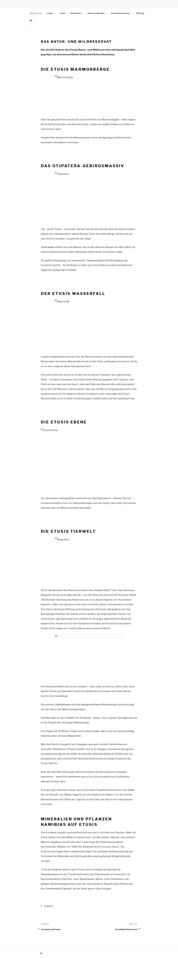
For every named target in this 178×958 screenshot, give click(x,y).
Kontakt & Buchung (120, 13)
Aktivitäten (75, 13)
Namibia (48, 906)
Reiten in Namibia (96, 13)
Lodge (50, 13)
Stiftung (140, 13)
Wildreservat (36, 13)
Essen (62, 13)
